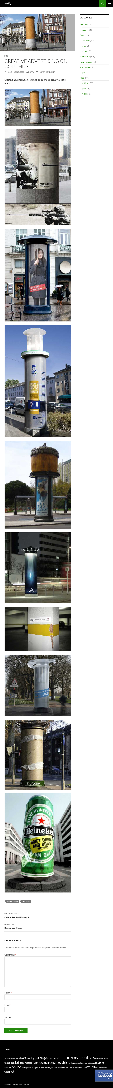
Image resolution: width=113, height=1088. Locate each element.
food (22, 1063)
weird (90, 1067)
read (84, 30)
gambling (46, 1062)
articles (85, 83)
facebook (9, 1062)
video (77, 1068)
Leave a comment (47, 72)
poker (38, 1067)
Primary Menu (109, 3)
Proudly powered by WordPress (16, 1084)
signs (50, 1067)
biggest (35, 1058)
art (24, 1058)
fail (17, 1062)
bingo (43, 1058)
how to (70, 1063)
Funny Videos (86, 62)
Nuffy (7, 3)
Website (8, 1017)
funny (36, 1062)
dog (101, 1058)
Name (8, 992)
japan (92, 1063)
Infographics (85, 67)
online (16, 1067)
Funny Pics (85, 56)
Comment (10, 954)
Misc (82, 77)
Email (7, 1005)
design (97, 1058)
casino (64, 1057)
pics (6, 56)
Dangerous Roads (13, 926)
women (99, 1067)
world (105, 1068)
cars (55, 1058)
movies (7, 1067)
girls (65, 1062)
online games (26, 1068)
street (65, 1067)
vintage (82, 1067)
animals (18, 1058)
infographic (78, 1063)
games (56, 1062)
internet (86, 1063)
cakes (50, 1058)
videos (85, 51)
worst (7, 1072)
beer (29, 1058)
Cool (82, 35)
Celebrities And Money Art (17, 915)
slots (56, 1067)
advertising (12, 901)
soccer (60, 1068)
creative (26, 901)
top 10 (71, 1067)
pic (83, 72)
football (28, 1063)
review (44, 1067)
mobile (99, 1062)
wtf (13, 1071)
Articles (83, 24)
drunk (106, 1058)
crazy (74, 1058)
